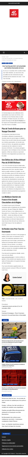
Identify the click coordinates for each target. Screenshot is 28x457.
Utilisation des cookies (7, 449)
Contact (4, 437)
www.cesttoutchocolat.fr (8, 257)
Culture (15, 384)
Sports (15, 337)
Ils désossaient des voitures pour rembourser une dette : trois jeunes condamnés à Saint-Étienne (12, 419)
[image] (14, 105)
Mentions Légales (6, 440)
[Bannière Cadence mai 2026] (14, 290)
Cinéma (11, 384)
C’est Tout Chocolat (10, 298)
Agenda (10, 63)
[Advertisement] (14, 34)
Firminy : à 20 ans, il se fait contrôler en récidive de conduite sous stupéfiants (14, 354)
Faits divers (12, 360)
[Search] (24, 52)
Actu (7, 63)
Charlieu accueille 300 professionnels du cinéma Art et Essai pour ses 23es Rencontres (14, 378)
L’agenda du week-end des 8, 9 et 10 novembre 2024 (12, 306)
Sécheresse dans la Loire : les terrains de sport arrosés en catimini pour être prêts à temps (14, 330)
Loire (16, 298)
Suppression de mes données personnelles (12, 446)
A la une (3, 63)
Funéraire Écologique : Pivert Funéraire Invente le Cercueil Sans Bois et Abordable (14, 313)
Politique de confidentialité (8, 443)
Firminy (11, 337)
